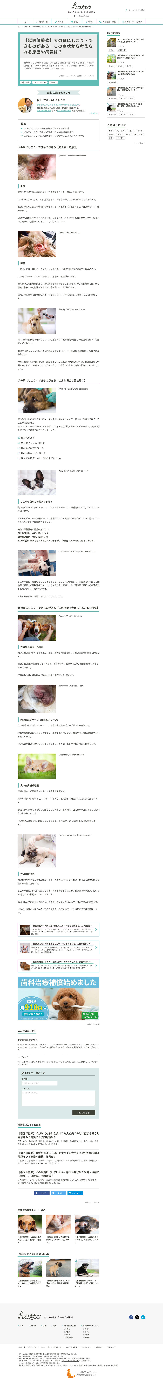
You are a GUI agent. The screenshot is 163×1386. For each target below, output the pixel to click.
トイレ (87, 1332)
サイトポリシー (86, 1347)
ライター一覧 (44, 1347)
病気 (90, 22)
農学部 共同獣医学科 (72, 105)
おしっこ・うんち (127, 98)
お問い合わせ (111, 1347)
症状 (76, 22)
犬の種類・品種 (109, 22)
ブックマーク (77, 1193)
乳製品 (129, 66)
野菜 (110, 138)
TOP (25, 22)
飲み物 (120, 66)
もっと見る (138, 143)
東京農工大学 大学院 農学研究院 (50, 105)
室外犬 (87, 1337)
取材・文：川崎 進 (93, 1024)
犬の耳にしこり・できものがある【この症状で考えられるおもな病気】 (54, 136)
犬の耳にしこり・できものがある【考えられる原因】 (47, 128)
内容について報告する (92, 1202)
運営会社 (99, 1347)
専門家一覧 (43, 22)
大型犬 (111, 50)
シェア (43, 1193)
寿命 (110, 131)
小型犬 (130, 131)
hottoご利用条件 (71, 1347)
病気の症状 (25, 82)
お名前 (24, 1079)
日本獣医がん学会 (44, 111)
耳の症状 (53, 82)
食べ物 (60, 22)
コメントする (84, 1113)
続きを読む (94, 113)
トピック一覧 (31, 1347)
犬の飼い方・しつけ (133, 22)
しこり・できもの (40, 82)
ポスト (60, 1193)
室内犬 (127, 134)
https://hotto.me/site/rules (70, 1360)
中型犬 (67, 1332)
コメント (25, 1088)
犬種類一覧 (122, 50)
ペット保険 (120, 131)
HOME (20, 1347)
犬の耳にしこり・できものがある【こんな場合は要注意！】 (50, 132)
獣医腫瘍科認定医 (64, 111)
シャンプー (120, 138)
